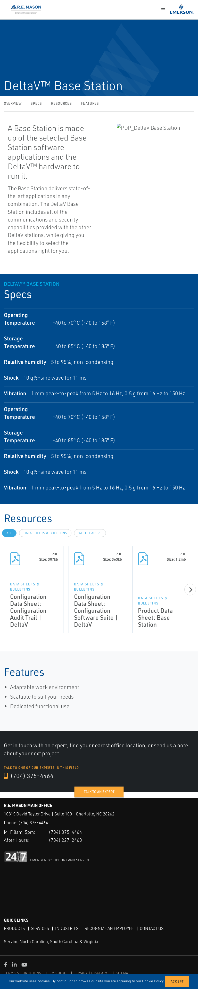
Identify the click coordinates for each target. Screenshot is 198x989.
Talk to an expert (99, 792)
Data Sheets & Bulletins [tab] (45, 533)
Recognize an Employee (109, 928)
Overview (12, 103)
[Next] (190, 589)
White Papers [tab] (90, 533)
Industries (66, 928)
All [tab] (9, 533)
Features (90, 103)
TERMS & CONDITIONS (23, 973)
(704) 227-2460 (65, 840)
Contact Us (151, 928)
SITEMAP (123, 973)
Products (14, 928)
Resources (61, 103)
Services (40, 928)
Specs (36, 103)
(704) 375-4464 (31, 776)
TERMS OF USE (57, 973)
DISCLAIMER (101, 973)
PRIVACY (80, 973)
